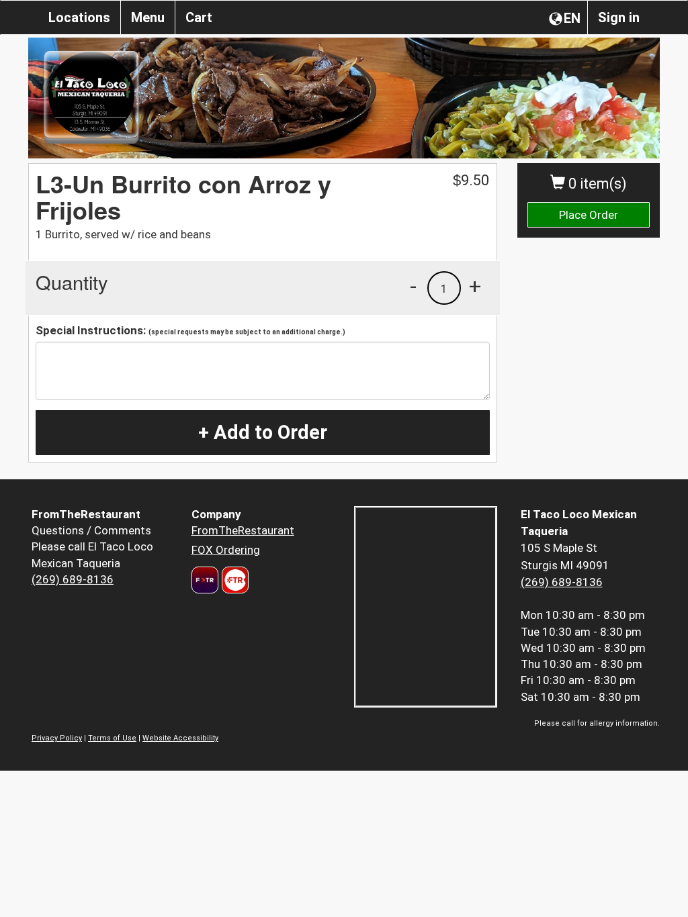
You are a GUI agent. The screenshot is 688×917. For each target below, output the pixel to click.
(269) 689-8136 (73, 579)
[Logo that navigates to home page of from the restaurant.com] (204, 580)
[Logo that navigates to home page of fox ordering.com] (233, 580)
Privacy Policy (57, 738)
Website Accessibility (180, 738)
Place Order (588, 215)
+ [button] (475, 286)
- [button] (413, 286)
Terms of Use (112, 738)
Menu (148, 17)
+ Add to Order (262, 432)
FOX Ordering (225, 550)
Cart (198, 17)
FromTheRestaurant (242, 530)
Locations (79, 17)
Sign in (619, 17)
